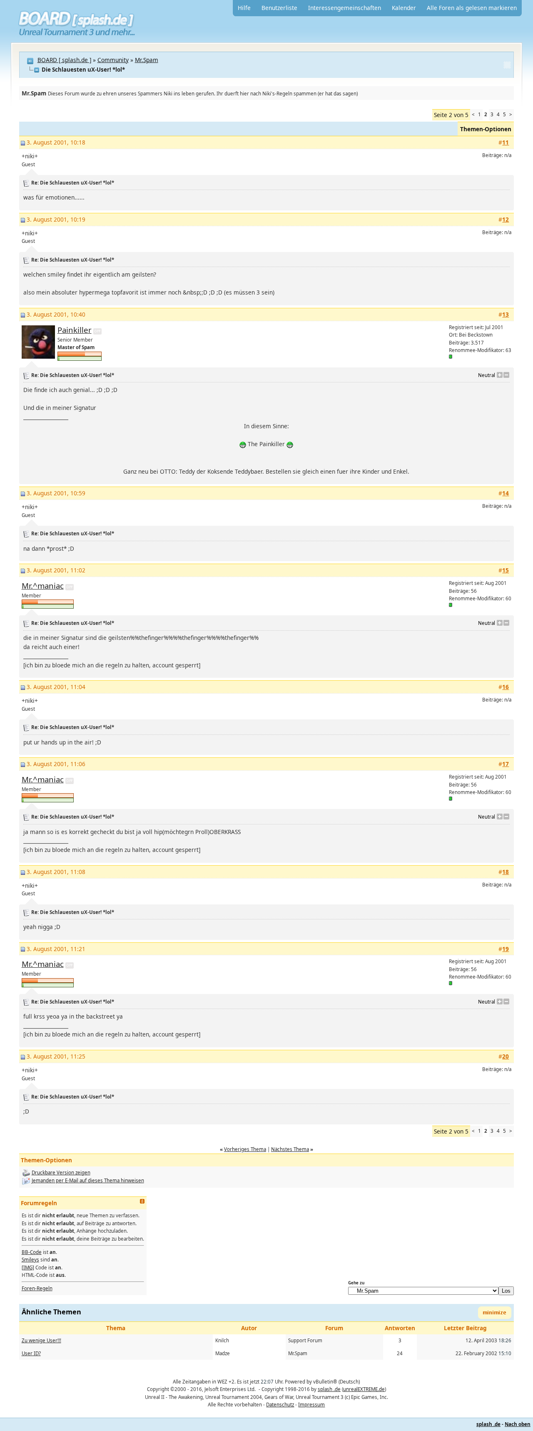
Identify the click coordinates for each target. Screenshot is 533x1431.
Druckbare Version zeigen (61, 1172)
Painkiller (74, 330)
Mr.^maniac (43, 585)
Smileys (30, 1259)
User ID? (31, 1353)
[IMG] (28, 1267)
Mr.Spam (146, 60)
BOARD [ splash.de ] (64, 60)
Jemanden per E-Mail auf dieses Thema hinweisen (88, 1180)
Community (113, 60)
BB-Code (32, 1252)
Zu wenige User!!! (41, 1340)
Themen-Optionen (485, 129)
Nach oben (518, 1424)
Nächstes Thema (290, 1149)
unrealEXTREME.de (364, 1389)
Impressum (311, 1404)
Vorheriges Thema (245, 1149)
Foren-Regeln (37, 1288)
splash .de (329, 1389)
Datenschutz (280, 1404)
